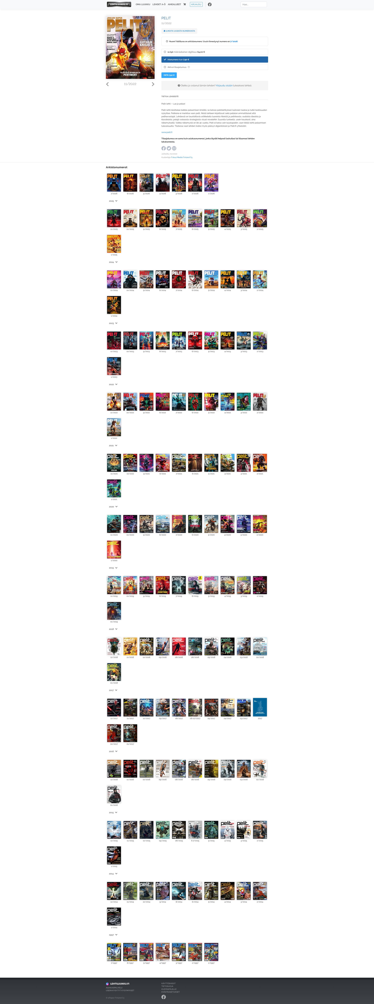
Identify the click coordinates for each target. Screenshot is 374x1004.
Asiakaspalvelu (114, 988)
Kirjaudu (196, 4)
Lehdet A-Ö (159, 4)
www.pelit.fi (166, 132)
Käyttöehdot (168, 983)
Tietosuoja (167, 986)
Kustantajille (168, 989)
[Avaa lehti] (114, 181)
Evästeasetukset (170, 992)
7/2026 (234, 41)
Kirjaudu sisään (224, 85)
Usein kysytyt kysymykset (120, 990)
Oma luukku (143, 4)
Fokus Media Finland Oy (182, 157)
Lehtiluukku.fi (119, 983)
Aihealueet (174, 4)
